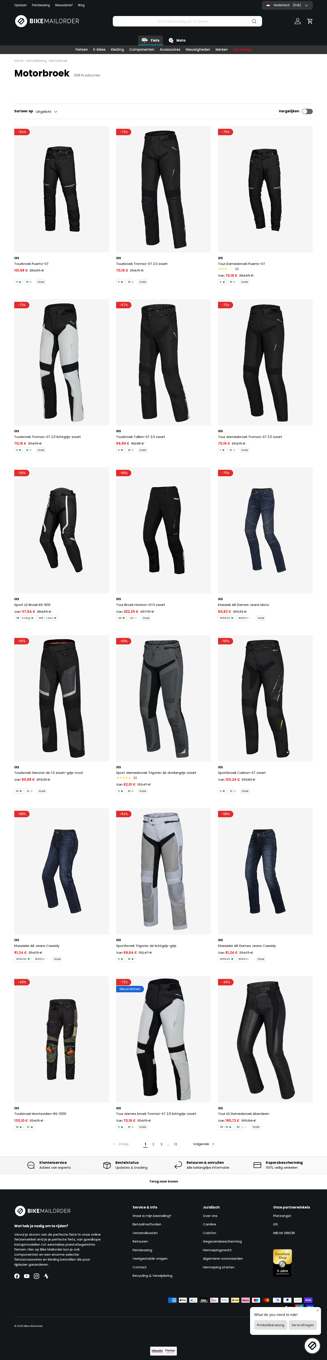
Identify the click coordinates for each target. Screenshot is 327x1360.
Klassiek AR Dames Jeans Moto (243, 604)
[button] (310, 21)
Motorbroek (58, 61)
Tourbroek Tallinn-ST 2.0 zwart (140, 436)
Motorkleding (37, 61)
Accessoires (170, 49)
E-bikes (99, 49)
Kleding (117, 49)
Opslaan (20, 5)
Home (19, 61)
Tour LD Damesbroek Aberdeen (243, 1113)
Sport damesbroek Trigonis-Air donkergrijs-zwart (156, 772)
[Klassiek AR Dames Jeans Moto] (265, 530)
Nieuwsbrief (64, 5)
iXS (275, 1224)
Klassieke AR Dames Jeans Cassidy (247, 945)
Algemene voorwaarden (223, 1258)
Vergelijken (289, 111)
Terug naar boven (163, 1181)
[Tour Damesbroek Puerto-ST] (265, 189)
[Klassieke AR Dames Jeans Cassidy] (265, 871)
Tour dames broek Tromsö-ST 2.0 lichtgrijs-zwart (156, 1113)
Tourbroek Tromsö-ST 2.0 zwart (142, 263)
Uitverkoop (242, 49)
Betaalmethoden (147, 1224)
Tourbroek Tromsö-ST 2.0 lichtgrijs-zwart (47, 436)
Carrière (209, 1224)
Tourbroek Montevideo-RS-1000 (40, 1113)
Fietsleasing (41, 5)
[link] (121, 1144)
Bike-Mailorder (33, 1326)
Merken (222, 49)
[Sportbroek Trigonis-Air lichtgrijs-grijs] (163, 871)
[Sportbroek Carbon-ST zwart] (265, 698)
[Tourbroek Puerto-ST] (61, 189)
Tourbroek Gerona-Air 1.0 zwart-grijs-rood (48, 772)
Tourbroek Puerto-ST (31, 263)
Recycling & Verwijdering (152, 1275)
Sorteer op (23, 111)
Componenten (141, 49)
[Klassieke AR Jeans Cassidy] (61, 871)
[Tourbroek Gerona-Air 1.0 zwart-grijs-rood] (61, 698)
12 (175, 1144)
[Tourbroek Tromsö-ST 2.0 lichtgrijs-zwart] (61, 362)
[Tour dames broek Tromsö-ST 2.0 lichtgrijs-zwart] (163, 1039)
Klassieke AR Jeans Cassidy (36, 945)
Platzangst (282, 1215)
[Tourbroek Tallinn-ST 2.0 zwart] (163, 362)
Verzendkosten (145, 1233)
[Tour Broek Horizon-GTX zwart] (163, 530)
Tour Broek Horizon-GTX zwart (140, 604)
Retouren (140, 1241)
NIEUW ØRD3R (284, 1233)
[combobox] (187, 21)
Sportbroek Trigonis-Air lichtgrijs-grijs (146, 945)
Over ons (210, 1215)
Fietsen (81, 49)
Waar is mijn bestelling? (152, 1215)
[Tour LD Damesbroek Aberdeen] (265, 1039)
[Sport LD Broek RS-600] (61, 530)
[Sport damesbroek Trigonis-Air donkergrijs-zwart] (163, 698)
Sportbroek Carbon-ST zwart (242, 772)
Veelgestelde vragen (150, 1258)
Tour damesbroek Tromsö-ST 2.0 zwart (250, 436)
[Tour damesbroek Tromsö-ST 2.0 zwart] (265, 362)
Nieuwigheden (198, 49)
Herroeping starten (218, 1267)
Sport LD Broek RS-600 (32, 604)
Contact (140, 1267)
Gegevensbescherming (222, 1241)
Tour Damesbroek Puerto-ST (241, 263)
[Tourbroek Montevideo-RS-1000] (61, 1039)
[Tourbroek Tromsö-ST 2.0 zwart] (163, 189)
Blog (81, 5)
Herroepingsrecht (217, 1250)
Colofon (209, 1233)
